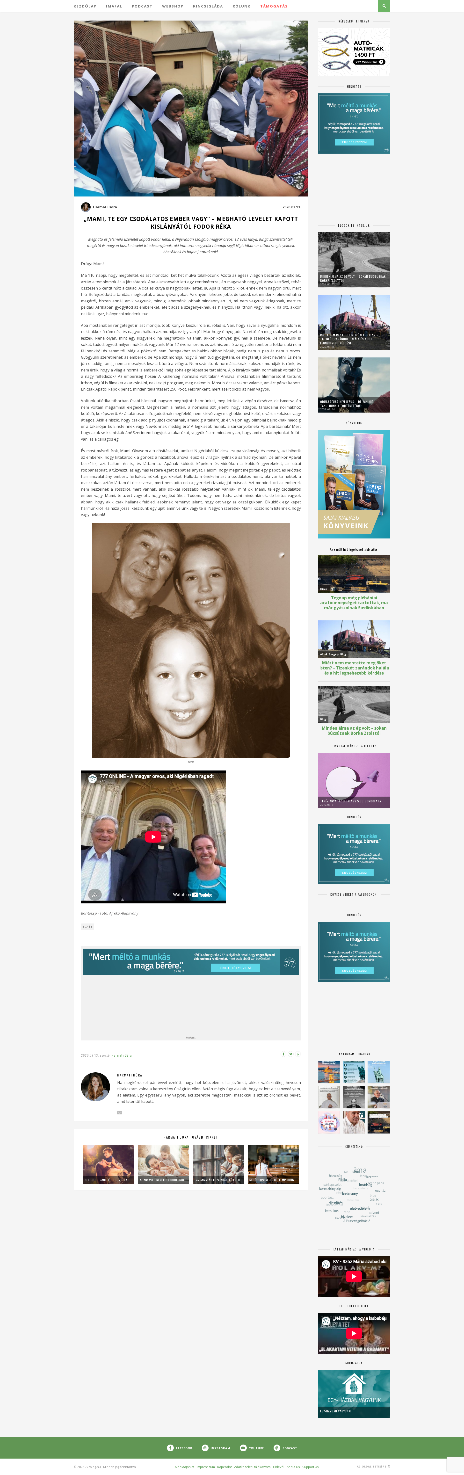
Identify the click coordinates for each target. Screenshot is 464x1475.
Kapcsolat (224, 1467)
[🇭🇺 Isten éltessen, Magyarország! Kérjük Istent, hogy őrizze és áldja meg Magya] (329, 1072)
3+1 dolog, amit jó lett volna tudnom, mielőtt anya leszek (109, 1180)
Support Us (310, 1467)
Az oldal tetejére (372, 1466)
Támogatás (274, 6)
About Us (293, 1467)
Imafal (114, 6)
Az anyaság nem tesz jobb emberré (164, 1180)
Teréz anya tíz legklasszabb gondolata (350, 801)
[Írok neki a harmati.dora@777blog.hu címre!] (119, 1112)
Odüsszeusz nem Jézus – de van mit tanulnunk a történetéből (347, 404)
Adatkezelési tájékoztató (252, 1467)
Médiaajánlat (184, 1467)
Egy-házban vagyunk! (335, 1411)
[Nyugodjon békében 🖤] (354, 1097)
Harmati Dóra (105, 207)
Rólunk (242, 6)
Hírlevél (278, 1467)
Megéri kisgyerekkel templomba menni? (273, 1180)
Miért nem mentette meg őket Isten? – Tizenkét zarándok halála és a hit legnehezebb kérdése (349, 339)
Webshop (172, 6)
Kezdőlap (85, 6)
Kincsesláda (208, 6)
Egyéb (88, 926)
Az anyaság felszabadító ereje (218, 1180)
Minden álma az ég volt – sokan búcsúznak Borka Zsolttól (353, 278)
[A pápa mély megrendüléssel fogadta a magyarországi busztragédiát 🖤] (329, 1097)
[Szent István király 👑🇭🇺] (354, 1072)
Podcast (142, 6)
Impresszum (206, 1467)
